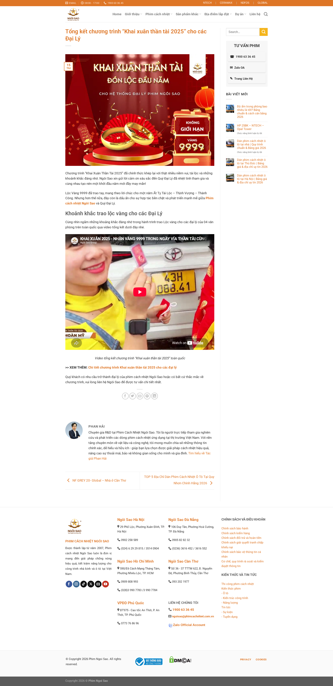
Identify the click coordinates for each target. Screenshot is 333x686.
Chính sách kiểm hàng (235, 533)
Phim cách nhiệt (157, 14)
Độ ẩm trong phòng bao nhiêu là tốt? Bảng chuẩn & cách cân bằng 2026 (252, 112)
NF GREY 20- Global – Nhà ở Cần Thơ (99, 480)
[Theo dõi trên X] (90, 584)
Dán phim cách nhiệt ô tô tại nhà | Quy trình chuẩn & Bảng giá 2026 (251, 144)
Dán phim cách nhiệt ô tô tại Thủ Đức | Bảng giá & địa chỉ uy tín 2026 (252, 163)
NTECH (207, 2)
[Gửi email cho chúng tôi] (98, 584)
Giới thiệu (132, 14)
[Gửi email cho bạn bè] (140, 396)
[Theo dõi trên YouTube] (105, 584)
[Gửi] (264, 32)
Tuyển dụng (230, 616)
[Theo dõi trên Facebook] (69, 584)
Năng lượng (230, 602)
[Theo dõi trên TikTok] (83, 584)
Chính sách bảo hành (234, 528)
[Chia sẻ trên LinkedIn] (154, 396)
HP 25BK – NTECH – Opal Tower (250, 127)
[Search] (266, 14)
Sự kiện (228, 612)
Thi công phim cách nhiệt (237, 584)
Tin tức (225, 607)
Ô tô (225, 593)
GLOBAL (263, 2)
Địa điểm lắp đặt (216, 14)
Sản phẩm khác (187, 14)
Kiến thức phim (231, 588)
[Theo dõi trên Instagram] (76, 584)
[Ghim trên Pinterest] (147, 396)
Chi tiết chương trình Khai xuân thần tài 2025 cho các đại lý (132, 367)
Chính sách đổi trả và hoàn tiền (241, 538)
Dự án (239, 14)
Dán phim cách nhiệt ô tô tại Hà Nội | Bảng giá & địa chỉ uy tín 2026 (252, 179)
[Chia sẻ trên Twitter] (132, 396)
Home (117, 14)
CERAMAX (226, 2)
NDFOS (245, 2)
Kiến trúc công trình (235, 598)
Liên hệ (255, 14)
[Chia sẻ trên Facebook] (125, 396)
